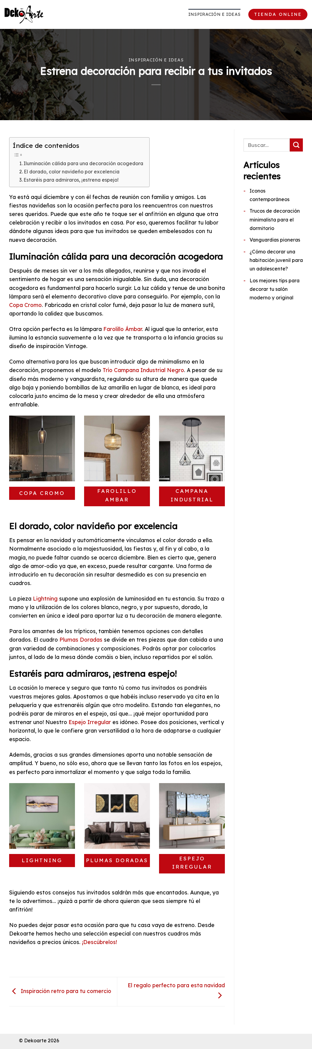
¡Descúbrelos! (99, 942)
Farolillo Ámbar (122, 329)
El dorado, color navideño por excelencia (71, 172)
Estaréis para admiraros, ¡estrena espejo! (71, 180)
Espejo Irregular (90, 722)
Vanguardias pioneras (275, 240)
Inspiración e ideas (214, 14)
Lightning (45, 598)
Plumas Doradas (80, 639)
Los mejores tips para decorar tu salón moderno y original (275, 289)
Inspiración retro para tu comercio (65, 991)
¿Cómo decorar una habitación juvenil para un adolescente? (276, 260)
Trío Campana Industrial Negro (143, 370)
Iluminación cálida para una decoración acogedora (83, 163)
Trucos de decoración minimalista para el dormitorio (275, 219)
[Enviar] (296, 145)
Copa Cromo (25, 304)
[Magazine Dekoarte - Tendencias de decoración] (35, 14)
